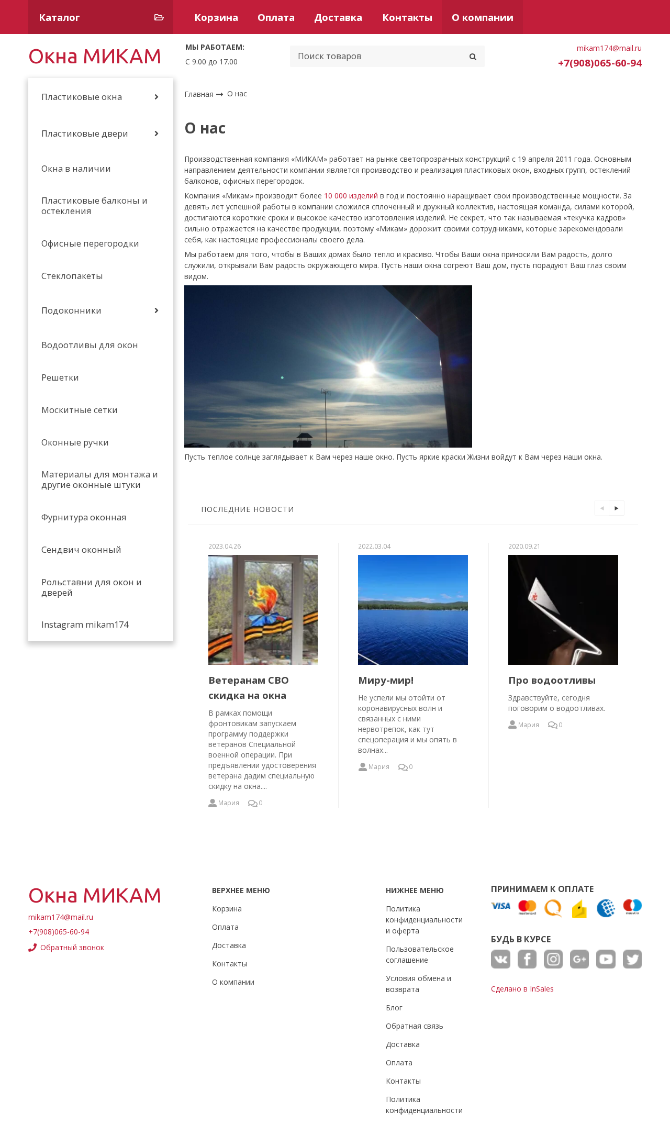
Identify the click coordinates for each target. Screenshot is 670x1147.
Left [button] (601, 508)
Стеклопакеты (72, 276)
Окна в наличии (76, 168)
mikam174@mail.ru (609, 48)
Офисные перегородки (90, 243)
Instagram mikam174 (84, 624)
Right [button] (616, 508)
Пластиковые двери (84, 133)
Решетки (60, 377)
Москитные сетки (79, 410)
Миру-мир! (386, 679)
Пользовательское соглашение (420, 954)
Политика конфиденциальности (424, 1104)
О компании (482, 17)
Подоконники (71, 310)
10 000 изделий (351, 196)
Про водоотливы (552, 679)
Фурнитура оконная (84, 517)
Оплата (276, 17)
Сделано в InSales (522, 989)
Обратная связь (414, 1026)
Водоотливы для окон (89, 345)
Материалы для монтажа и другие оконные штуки (99, 479)
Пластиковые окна (81, 97)
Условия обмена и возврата (418, 983)
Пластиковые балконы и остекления (94, 205)
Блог (394, 1007)
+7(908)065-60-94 (600, 62)
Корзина (216, 17)
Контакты (407, 17)
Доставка (338, 17)
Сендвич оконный (81, 549)
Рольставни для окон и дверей (91, 587)
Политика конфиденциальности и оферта (424, 920)
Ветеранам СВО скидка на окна (248, 687)
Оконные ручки (75, 442)
